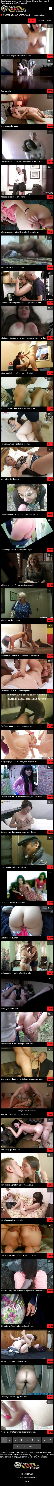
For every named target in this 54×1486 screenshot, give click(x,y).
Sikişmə (35, 1)
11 (23, 1446)
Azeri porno (17, 1)
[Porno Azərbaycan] (13, 8)
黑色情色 (15, 1457)
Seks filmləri (43, 1)
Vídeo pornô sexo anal (17, 1453)
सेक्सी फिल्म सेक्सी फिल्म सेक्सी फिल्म (18, 1455)
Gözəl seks (26, 1)
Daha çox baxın (39, 15)
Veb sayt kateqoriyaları (27, 1478)
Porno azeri (4, 1453)
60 (30, 1446)
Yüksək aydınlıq (45, 21)
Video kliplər (27, 1474)
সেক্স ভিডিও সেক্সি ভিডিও (34, 1453)
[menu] (50, 8)
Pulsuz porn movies (8, 3)
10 (16, 1446)
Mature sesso (43, 1457)
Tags (27, 1482)
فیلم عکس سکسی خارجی (39, 1455)
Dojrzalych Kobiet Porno (28, 1457)
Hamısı (32, 21)
